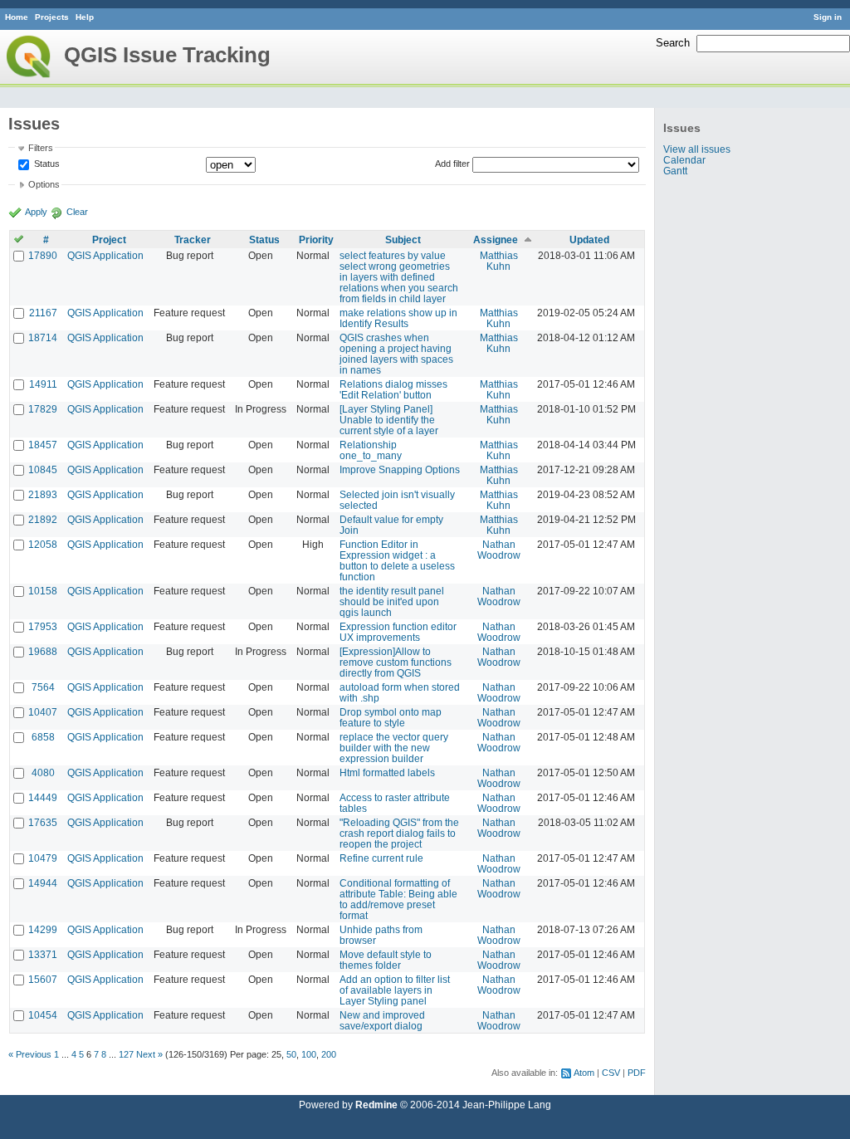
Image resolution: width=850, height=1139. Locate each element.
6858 (43, 736)
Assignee (495, 239)
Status (46, 164)
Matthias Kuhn (499, 260)
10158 (42, 590)
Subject (403, 239)
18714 (42, 337)
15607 (42, 979)
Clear (77, 212)
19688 (42, 651)
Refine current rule (381, 858)
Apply (36, 212)
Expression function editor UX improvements (398, 632)
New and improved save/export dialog (382, 1020)
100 (308, 1054)
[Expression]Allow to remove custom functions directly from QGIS (396, 662)
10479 (42, 858)
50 (291, 1054)
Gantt (675, 170)
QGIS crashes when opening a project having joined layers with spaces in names (396, 353)
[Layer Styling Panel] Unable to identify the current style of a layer (389, 419)
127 (126, 1054)
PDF (637, 1073)
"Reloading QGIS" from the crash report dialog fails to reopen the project (399, 833)
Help (85, 17)
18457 (42, 444)
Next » (149, 1054)
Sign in (827, 17)
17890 (42, 255)
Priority (316, 239)
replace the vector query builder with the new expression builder (394, 747)
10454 (42, 1014)
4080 (43, 772)
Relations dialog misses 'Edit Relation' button (393, 389)
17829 (42, 408)
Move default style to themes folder (386, 959)
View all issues (696, 149)
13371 (42, 954)
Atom (584, 1073)
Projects (52, 17)
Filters (40, 148)
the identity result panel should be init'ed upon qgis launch (392, 601)
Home (16, 17)
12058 (42, 544)
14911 (43, 384)
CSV (611, 1073)
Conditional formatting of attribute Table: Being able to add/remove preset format (398, 899)
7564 (43, 687)
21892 (42, 519)
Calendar (684, 159)
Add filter (452, 164)
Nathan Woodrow (498, 549)
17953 (42, 626)
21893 (42, 494)
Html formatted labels (387, 772)
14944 (42, 882)
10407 (42, 711)
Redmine (376, 1104)
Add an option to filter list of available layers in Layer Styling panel (395, 990)
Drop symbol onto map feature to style (391, 717)
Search (673, 43)
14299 (42, 929)
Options (44, 184)
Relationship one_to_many (371, 450)
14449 (42, 797)
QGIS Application (105, 255)
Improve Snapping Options (400, 469)
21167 (43, 312)
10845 (42, 469)
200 (328, 1054)
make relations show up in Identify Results (398, 318)
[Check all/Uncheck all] (18, 239)
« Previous (29, 1054)
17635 (42, 822)
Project (109, 239)
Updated (589, 239)
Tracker (192, 239)
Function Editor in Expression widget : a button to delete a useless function (397, 560)
